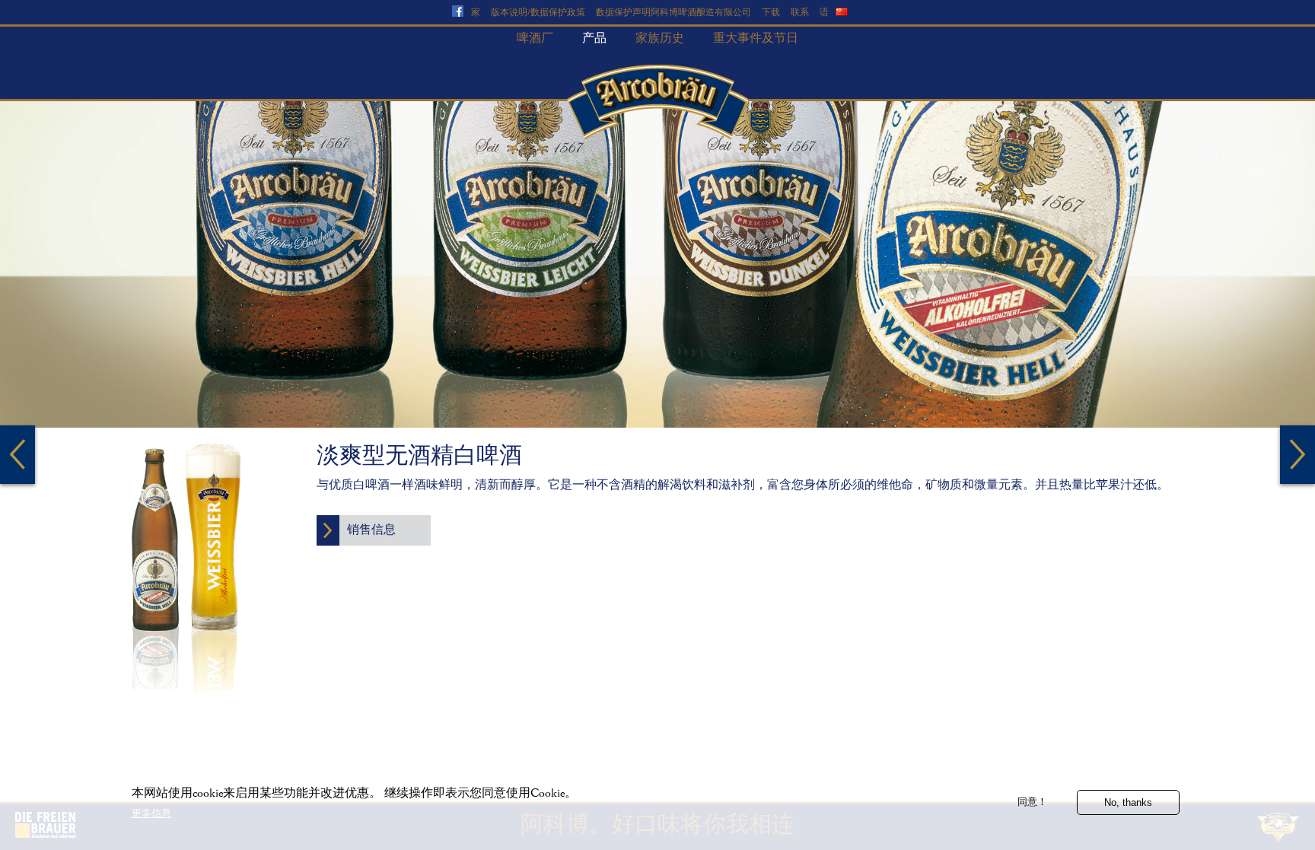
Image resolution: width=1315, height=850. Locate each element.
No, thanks (1128, 801)
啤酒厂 (535, 38)
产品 (594, 38)
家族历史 (659, 38)
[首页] (657, 102)
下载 (771, 12)
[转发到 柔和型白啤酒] (1297, 454)
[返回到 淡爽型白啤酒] (17, 454)
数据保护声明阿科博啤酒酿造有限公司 (673, 12)
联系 (800, 12)
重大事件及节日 (755, 38)
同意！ (1032, 801)
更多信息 (151, 813)
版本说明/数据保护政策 (538, 12)
